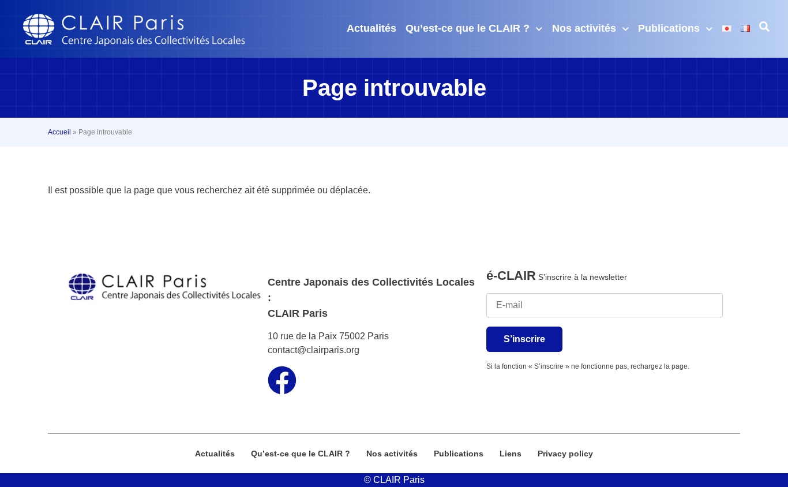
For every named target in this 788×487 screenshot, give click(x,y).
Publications (669, 28)
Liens (510, 453)
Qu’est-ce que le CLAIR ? (468, 28)
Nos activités (584, 28)
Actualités (371, 28)
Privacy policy (565, 453)
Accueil (59, 132)
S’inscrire (524, 339)
